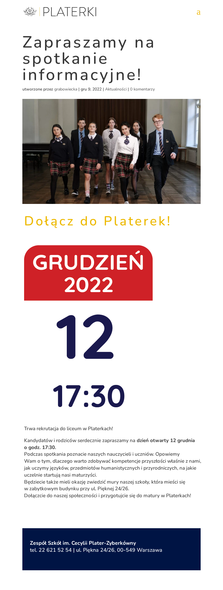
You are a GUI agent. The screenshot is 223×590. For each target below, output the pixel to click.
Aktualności (116, 89)
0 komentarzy (142, 89)
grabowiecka (65, 89)
